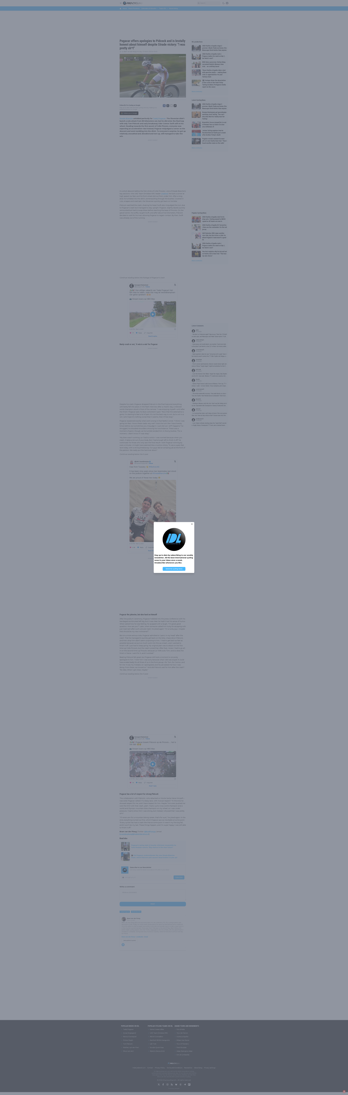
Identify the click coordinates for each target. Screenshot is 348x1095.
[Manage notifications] (344, 1091)
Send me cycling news (174, 569)
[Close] (192, 524)
